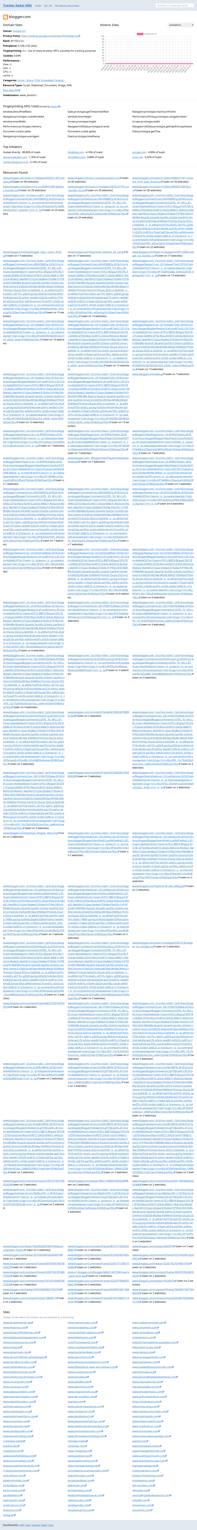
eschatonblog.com (78, 1490)
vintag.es (8, 1515)
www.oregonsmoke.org (81, 1391)
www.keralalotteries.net (17, 1322)
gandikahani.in (11, 1495)
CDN (37, 80)
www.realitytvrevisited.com (148, 1322)
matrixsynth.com (13, 1500)
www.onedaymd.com (80, 1411)
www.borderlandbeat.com (83, 1352)
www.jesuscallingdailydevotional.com (154, 1377)
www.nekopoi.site (142, 1352)
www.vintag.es (11, 1347)
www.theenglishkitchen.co (147, 1451)
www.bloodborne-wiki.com (18, 1362)
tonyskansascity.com (80, 1510)
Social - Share (25, 80)
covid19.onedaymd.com (81, 1342)
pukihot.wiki (10, 1446)
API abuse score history (67, 5)
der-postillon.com (142, 1485)
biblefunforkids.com (15, 1480)
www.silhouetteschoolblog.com (86, 1436)
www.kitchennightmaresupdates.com (154, 1342)
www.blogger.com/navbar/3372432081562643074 (31, 1255)
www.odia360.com (78, 1382)
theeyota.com (11, 1510)
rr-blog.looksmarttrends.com (20, 1470)
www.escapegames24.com (147, 1357)
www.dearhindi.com (79, 1386)
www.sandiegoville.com (16, 1431)
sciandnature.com (142, 1337)
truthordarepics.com (144, 1470)
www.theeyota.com (14, 1327)
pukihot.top (139, 1441)
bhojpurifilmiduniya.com (146, 1475)
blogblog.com (76, 152)
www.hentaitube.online (145, 1446)
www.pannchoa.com (80, 1357)
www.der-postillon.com (81, 1396)
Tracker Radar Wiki (17, 5)
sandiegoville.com (78, 1505)
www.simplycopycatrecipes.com (21, 1377)
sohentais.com (76, 1446)
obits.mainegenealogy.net (83, 1465)
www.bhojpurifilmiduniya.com (20, 1332)
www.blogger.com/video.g (147, 374)
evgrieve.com (75, 1401)
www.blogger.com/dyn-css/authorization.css (93, 178)
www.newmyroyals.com (81, 1322)
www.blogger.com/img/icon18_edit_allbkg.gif (158, 886)
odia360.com (139, 1500)
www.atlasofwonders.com (18, 1401)
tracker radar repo (42, 1525)
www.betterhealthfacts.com (19, 1416)
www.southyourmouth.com (148, 1456)
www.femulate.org (143, 1372)
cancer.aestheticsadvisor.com (84, 1332)
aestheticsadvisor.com (16, 1406)
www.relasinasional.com (146, 1382)
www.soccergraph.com (16, 1382)
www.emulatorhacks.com (147, 1391)
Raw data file (10, 90)
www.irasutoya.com (14, 1386)
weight (54, 106)
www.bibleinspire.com (81, 1337)
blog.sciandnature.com (145, 1401)
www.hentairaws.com (145, 1362)
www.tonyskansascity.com (18, 1342)
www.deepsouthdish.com (18, 1391)
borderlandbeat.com (80, 1480)
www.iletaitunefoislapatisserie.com (23, 1337)
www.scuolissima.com (80, 1372)
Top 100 (48, 5)
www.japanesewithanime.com (85, 1421)
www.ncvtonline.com (15, 1421)
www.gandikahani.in (79, 1416)
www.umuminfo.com (144, 1327)
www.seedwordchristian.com (149, 1411)
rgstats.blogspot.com (15, 162)
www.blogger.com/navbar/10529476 (153, 1281)
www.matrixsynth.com (145, 1416)
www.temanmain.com (16, 1352)
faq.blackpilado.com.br (145, 1386)
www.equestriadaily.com (17, 1460)
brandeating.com (142, 1480)
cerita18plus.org (12, 1485)
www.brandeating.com (81, 1327)
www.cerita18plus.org (145, 1332)
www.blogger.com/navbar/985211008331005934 (96, 1181)
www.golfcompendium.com (148, 1396)
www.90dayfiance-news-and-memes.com (91, 1367)
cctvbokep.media (13, 1441)
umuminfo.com (141, 1510)
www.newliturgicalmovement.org (87, 1426)
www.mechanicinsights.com (19, 1396)
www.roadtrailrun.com (145, 1426)
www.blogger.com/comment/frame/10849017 (29, 1298)
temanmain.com (141, 1505)
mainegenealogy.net (144, 1465)
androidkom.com (13, 1475)
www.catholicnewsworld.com (85, 1406)
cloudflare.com (76, 157)
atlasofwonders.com (80, 1475)
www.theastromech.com (146, 1421)
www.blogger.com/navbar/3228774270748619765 (161, 1263)
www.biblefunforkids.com (18, 1372)
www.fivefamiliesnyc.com (17, 1367)
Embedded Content (52, 80)
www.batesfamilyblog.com (18, 1456)
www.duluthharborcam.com (148, 1460)
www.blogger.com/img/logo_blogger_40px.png (30, 833)
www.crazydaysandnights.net (85, 1347)
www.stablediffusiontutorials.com (152, 1367)
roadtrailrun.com (13, 1505)
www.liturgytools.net (15, 1426)
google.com (139, 152)
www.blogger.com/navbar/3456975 (152, 1246)
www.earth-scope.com (145, 1347)
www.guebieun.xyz (79, 1456)
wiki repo (25, 1525)
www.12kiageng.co (79, 1451)
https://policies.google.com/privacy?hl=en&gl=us (49, 36)
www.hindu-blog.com (144, 1406)
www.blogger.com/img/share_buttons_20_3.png (95, 252)
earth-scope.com (13, 1490)
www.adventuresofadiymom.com (87, 1362)
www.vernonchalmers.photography (24, 1357)
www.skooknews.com (145, 1431)
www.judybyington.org (16, 1411)
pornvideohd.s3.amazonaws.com (87, 1470)
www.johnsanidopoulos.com (84, 1431)
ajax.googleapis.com (15, 157)
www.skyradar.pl (77, 1377)
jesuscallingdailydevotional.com (150, 1495)
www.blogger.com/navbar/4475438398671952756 (31, 1289)
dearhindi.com (76, 1485)
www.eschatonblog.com (17, 1436)
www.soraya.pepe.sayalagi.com (150, 1436)
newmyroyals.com (78, 1500)
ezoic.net (137, 157)
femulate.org (140, 1490)
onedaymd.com (12, 1451)
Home (38, 5)
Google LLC (19, 31)
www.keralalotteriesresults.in (20, 1465)
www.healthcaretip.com (81, 1460)
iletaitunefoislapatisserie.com (85, 1495)
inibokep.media (77, 1441)
